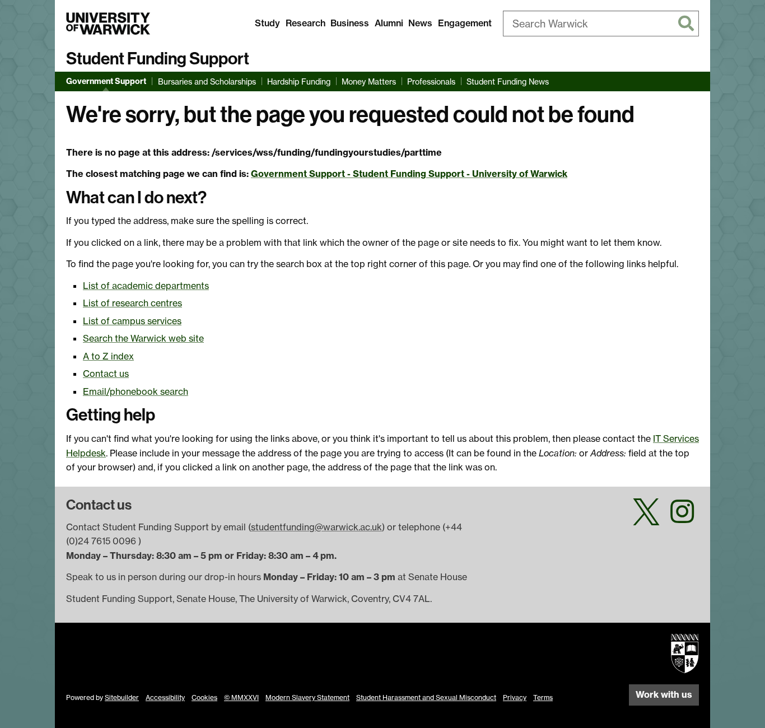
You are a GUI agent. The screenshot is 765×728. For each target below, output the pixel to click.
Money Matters (369, 81)
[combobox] (601, 23)
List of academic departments (146, 285)
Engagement (465, 23)
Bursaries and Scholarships (207, 81)
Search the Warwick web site (143, 338)
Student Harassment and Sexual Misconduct (426, 697)
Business (349, 23)
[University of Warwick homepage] (108, 23)
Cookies (204, 697)
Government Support (106, 81)
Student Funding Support (157, 59)
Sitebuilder (122, 697)
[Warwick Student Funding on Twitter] (646, 518)
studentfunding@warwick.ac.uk (316, 527)
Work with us (664, 694)
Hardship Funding (298, 81)
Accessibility (165, 697)
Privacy (514, 697)
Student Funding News (508, 81)
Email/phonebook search (135, 391)
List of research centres (132, 303)
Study (267, 23)
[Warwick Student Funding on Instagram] (682, 518)
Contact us (106, 373)
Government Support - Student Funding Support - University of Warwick (409, 173)
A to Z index (108, 356)
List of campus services (132, 320)
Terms (543, 697)
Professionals (431, 81)
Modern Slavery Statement (307, 697)
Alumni (389, 23)
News (420, 23)
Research (305, 23)
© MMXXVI (241, 697)
